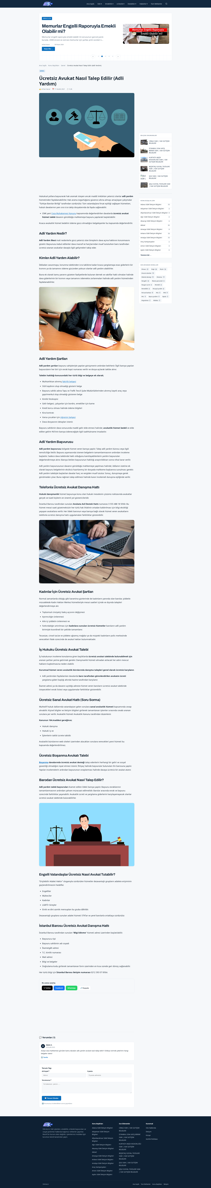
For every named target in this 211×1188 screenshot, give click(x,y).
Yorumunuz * (46, 1080)
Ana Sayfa (90, 4)
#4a (158, 293)
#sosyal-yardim (158, 289)
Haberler (144, 4)
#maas (145, 269)
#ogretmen (146, 300)
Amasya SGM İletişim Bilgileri (103, 1156)
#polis (165, 296)
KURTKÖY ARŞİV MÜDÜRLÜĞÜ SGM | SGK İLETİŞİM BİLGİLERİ (130, 1146)
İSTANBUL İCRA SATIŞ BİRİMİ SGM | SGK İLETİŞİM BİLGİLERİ (129, 1137)
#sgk (154, 269)
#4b (165, 293)
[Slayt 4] (109, 56)
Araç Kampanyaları (99, 1167)
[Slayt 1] (98, 56)
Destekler (132, 4)
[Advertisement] (86, 176)
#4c (144, 296)
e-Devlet (120, 4)
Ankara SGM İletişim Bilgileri (102, 1159)
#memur (160, 277)
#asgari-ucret (147, 285)
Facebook (59, 988)
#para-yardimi (154, 296)
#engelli (145, 281)
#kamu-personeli (158, 281)
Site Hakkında (151, 1128)
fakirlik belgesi (69, 381)
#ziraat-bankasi (147, 293)
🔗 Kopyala (84, 988)
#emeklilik (146, 289)
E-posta (90, 1071)
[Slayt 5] (112, 56)
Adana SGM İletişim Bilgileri (102, 1128)
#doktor (156, 300)
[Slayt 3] (105, 56)
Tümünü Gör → (146, 255)
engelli (46, 18)
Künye (148, 1135)
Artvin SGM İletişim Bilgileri (102, 1171)
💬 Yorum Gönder (51, 1098)
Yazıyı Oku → (48, 49)
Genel (63, 65)
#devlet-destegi (148, 277)
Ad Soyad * (45, 1071)
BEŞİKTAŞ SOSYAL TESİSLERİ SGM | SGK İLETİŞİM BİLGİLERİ (129, 1156)
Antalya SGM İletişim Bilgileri (103, 1163)
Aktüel (94, 1152)
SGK (99, 4)
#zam (163, 269)
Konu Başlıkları (53, 65)
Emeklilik (109, 4)
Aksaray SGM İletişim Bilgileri (103, 1148)
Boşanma (43, 762)
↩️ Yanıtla (44, 1057)
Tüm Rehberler (156, 4)
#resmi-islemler (148, 273)
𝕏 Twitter (47, 988)
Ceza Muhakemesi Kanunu (63, 213)
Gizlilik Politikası (152, 1139)
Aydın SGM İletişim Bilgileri (102, 1174)
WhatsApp (72, 988)
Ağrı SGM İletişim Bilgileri (101, 1145)
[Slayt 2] (102, 56)
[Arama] (166, 4)
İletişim (148, 1132)
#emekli (158, 285)
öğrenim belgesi (68, 417)
